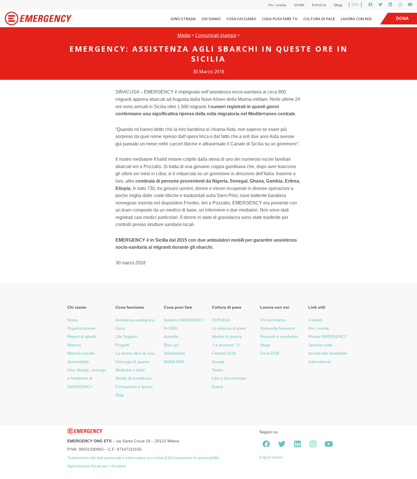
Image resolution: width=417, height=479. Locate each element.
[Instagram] (400, 4)
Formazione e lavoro (134, 386)
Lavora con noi (356, 18)
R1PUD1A (319, 5)
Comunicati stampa (215, 35)
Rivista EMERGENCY (327, 336)
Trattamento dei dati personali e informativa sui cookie (115, 457)
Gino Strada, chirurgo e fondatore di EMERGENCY (86, 378)
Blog (119, 395)
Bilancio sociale (81, 353)
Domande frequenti (277, 328)
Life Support (126, 336)
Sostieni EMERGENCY (184, 320)
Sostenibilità (78, 361)
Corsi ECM (269, 353)
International (319, 361)
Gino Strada (183, 18)
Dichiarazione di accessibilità (193, 457)
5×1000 (170, 328)
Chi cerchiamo (273, 320)
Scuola (218, 361)
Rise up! (171, 345)
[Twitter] (380, 4)
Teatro (217, 370)
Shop (338, 5)
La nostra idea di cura (135, 353)
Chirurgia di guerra (132, 361)
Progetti (122, 345)
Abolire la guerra (227, 336)
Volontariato (174, 353)
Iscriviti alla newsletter (328, 353)
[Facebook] (370, 4)
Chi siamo (211, 18)
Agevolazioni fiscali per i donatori (96, 466)
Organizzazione (81, 328)
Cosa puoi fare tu (280, 18)
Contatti (315, 320)
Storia (72, 320)
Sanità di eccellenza (133, 378)
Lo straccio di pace (229, 328)
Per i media (277, 5)
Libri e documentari (229, 378)
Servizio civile (320, 345)
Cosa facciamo (241, 18)
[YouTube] (410, 4)
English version (271, 457)
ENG (355, 5)
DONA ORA (174, 361)
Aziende (171, 336)
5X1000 (299, 5)
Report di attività (81, 336)
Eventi (217, 386)
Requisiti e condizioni (279, 336)
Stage (265, 345)
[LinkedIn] (390, 4)
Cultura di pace (319, 18)
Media (183, 35)
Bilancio (74, 345)
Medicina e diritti (130, 370)
